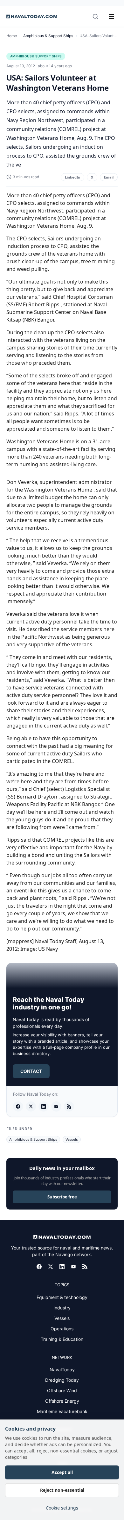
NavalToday (62, 1369)
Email (109, 177)
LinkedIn (72, 177)
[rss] (69, 1106)
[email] (56, 1106)
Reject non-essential (62, 1490)
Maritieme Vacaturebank (62, 1411)
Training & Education (62, 1339)
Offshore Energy (62, 1401)
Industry (62, 1307)
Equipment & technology (62, 1297)
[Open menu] (111, 16)
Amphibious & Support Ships (48, 35)
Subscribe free (62, 1197)
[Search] (95, 16)
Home (11, 35)
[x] (31, 1106)
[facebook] (18, 1106)
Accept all (62, 1472)
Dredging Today (62, 1380)
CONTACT (31, 1071)
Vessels (71, 1139)
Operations (62, 1328)
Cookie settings (62, 1508)
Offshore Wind (62, 1390)
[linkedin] (43, 1106)
